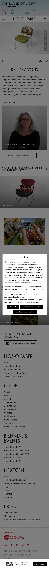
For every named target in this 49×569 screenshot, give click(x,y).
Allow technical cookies (31, 307)
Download (40, 564)
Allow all (13, 307)
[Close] (3, 564)
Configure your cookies (25, 312)
